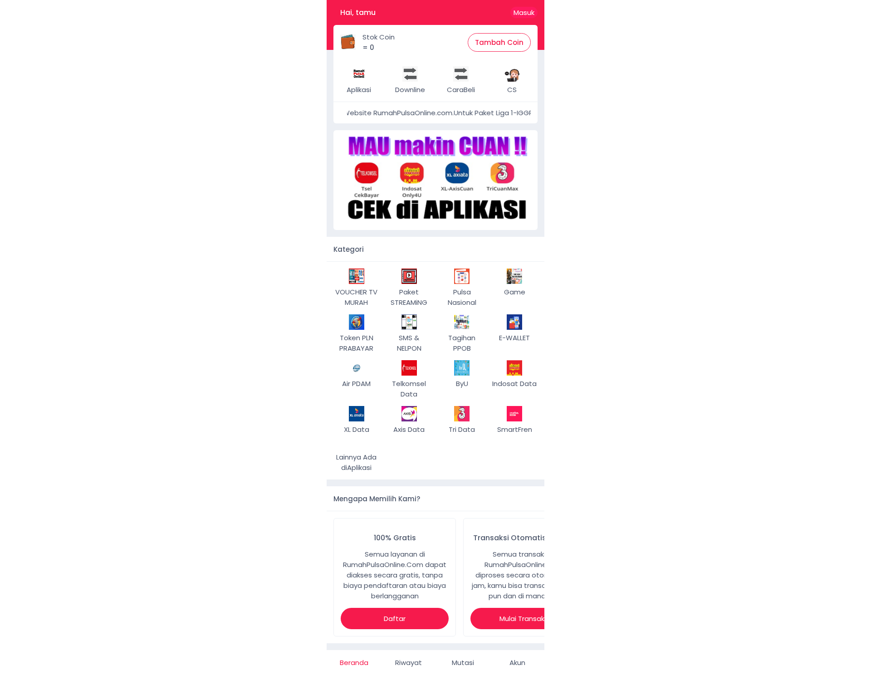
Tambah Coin (499, 42)
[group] (435, 180)
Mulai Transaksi (524, 618)
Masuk (524, 12)
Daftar (395, 618)
